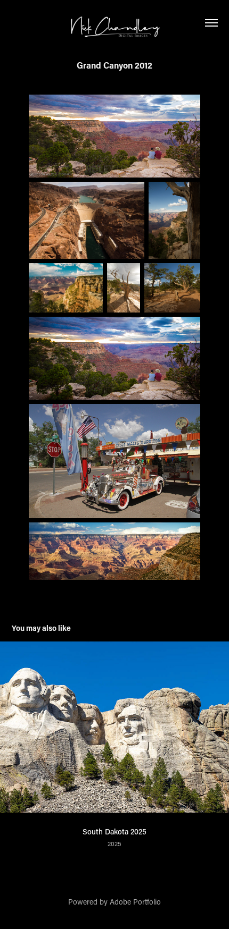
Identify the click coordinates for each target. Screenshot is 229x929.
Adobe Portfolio (135, 902)
